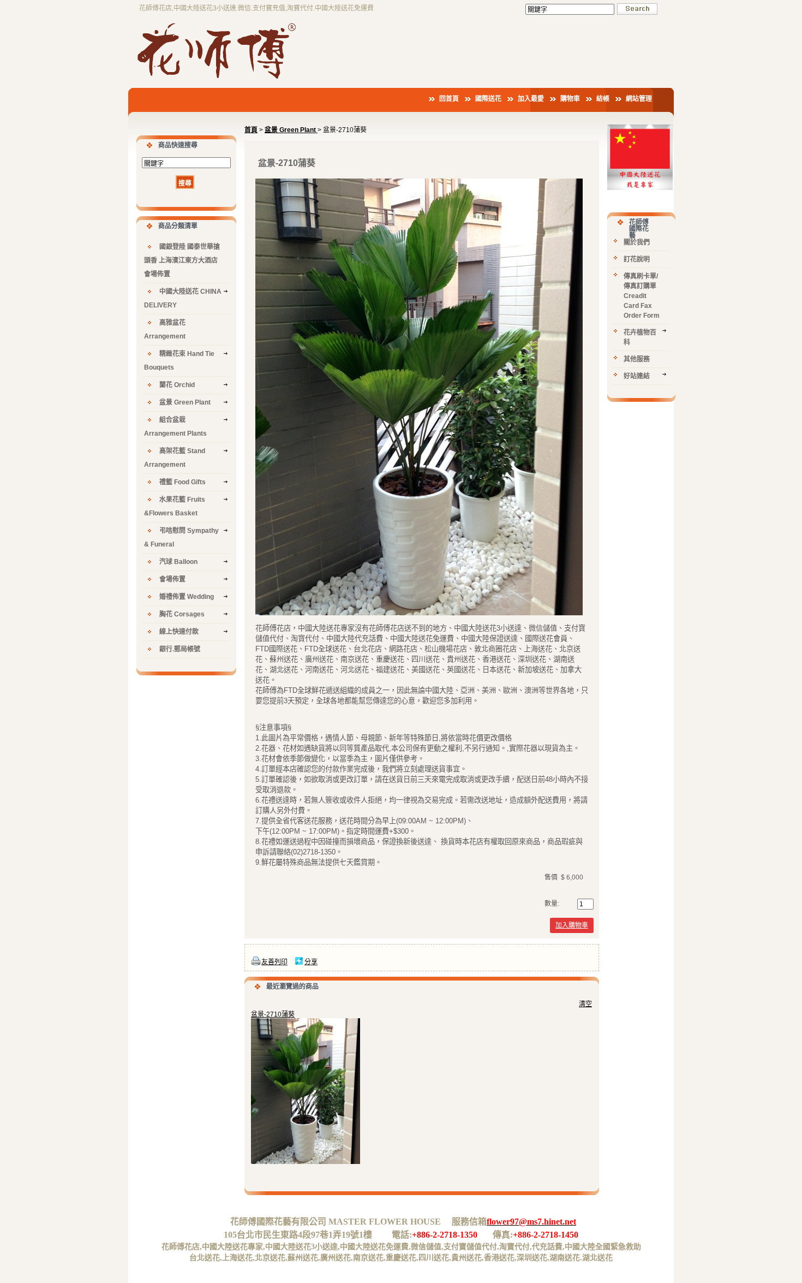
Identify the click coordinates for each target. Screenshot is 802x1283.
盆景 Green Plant (291, 130)
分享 (311, 962)
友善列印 (274, 962)
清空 (585, 1004)
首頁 (251, 130)
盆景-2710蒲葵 (273, 1014)
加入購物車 (571, 925)
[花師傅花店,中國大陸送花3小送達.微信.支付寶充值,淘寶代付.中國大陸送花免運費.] (218, 80)
